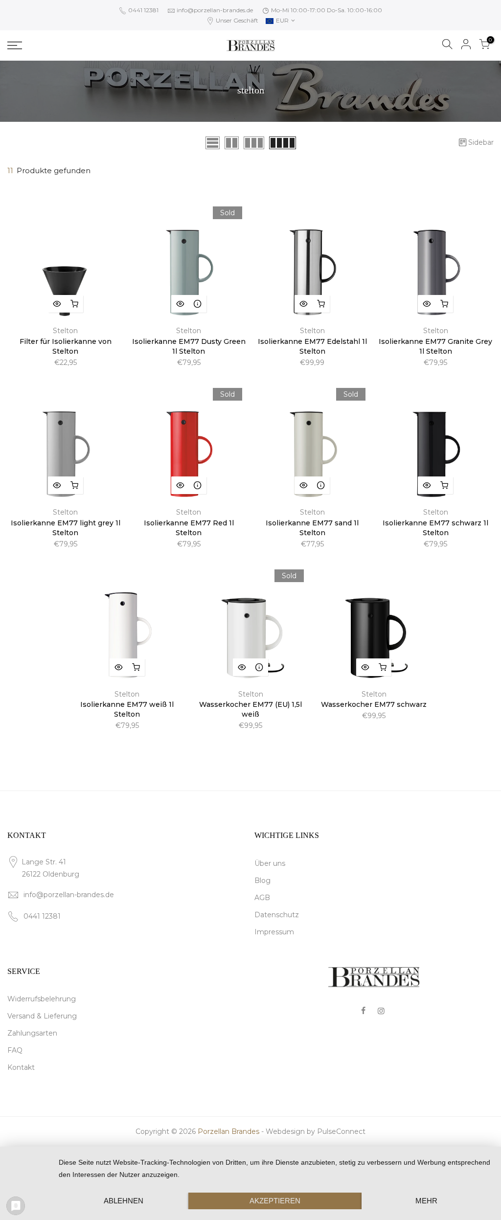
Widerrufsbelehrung (41, 998)
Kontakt (21, 1067)
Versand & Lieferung (42, 1016)
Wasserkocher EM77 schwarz (374, 704)
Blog (262, 880)
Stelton (65, 330)
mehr (426, 1201)
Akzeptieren (275, 1201)
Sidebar (481, 142)
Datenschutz (276, 914)
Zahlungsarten (32, 1033)
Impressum (274, 931)
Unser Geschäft (236, 20)
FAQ (15, 1050)
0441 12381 (143, 10)
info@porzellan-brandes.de (215, 10)
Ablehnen (123, 1201)
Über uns (269, 863)
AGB (262, 897)
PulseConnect (341, 1131)
